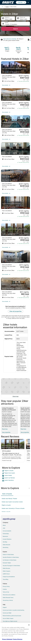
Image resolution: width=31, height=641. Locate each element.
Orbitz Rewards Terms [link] (8, 597)
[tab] (7, 494)
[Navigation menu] (28, 2)
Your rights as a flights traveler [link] (10, 621)
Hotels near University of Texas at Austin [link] (13, 508)
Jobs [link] (4, 528)
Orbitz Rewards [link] (6, 544)
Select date (8, 19)
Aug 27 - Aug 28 (7, 48)
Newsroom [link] (5, 536)
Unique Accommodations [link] (9, 576)
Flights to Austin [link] (6, 505)
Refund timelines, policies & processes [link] (12, 615)
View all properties (15, 311)
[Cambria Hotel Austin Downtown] (15, 207)
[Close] (29, 625)
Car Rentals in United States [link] (9, 560)
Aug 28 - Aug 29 (18, 48)
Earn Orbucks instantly (9, 39)
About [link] (4, 525)
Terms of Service (17, 639)
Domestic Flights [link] (7, 562)
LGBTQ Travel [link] (6, 573)
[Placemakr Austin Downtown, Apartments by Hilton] (15, 234)
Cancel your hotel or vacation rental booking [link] (13, 610)
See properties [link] (6, 432)
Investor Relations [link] (7, 539)
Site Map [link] (5, 542)
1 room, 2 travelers (11, 24)
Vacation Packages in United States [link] (11, 565)
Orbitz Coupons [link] (6, 571)
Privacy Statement (7, 639)
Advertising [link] (5, 547)
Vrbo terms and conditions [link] (9, 594)
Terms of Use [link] (6, 592)
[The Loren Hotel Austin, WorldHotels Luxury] (15, 72)
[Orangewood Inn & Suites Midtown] (15, 288)
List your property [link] (7, 530)
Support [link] (5, 607)
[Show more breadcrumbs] (2, 6)
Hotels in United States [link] (8, 554)
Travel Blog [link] (5, 579)
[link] (15, 471)
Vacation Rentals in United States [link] (11, 557)
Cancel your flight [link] (7, 613)
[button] (15, 85)
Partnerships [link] (6, 533)
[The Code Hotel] (15, 99)
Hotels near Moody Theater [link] (9, 498)
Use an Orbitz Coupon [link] (8, 618)
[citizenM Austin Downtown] (15, 126)
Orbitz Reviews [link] (6, 568)
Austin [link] (7, 6)
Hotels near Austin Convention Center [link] (12, 502)
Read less (4, 429)
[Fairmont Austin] (15, 153)
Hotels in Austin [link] (6, 511)
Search (15, 29)
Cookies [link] (5, 589)
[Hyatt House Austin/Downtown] (15, 261)
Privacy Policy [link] (6, 586)
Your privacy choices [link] (8, 600)
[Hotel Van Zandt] (15, 180)
